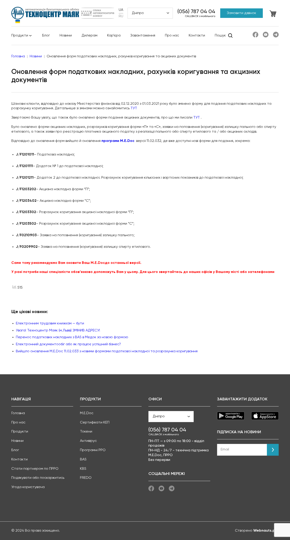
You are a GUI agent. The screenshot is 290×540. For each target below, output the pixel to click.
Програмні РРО (93, 450)
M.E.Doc (86, 413)
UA (121, 10)
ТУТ (133, 108)
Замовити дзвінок (241, 13)
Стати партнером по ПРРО (34, 469)
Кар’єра (114, 35)
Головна (18, 413)
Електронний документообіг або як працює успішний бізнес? (68, 344)
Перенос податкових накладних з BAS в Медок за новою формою (72, 337)
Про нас (172, 35)
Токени (86, 431)
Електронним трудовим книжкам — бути (50, 323)
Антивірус (88, 441)
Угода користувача (28, 487)
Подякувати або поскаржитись (37, 478)
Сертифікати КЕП (94, 422)
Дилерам (89, 35)
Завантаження (142, 35)
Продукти (19, 35)
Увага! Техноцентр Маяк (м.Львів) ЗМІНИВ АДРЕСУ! (58, 330)
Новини (66, 35)
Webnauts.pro (266, 531)
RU (121, 16)
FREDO (86, 478)
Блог (46, 35)
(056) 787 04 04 (196, 11)
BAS (83, 459)
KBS (83, 469)
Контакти (197, 35)
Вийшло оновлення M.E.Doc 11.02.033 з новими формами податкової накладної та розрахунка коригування (107, 351)
